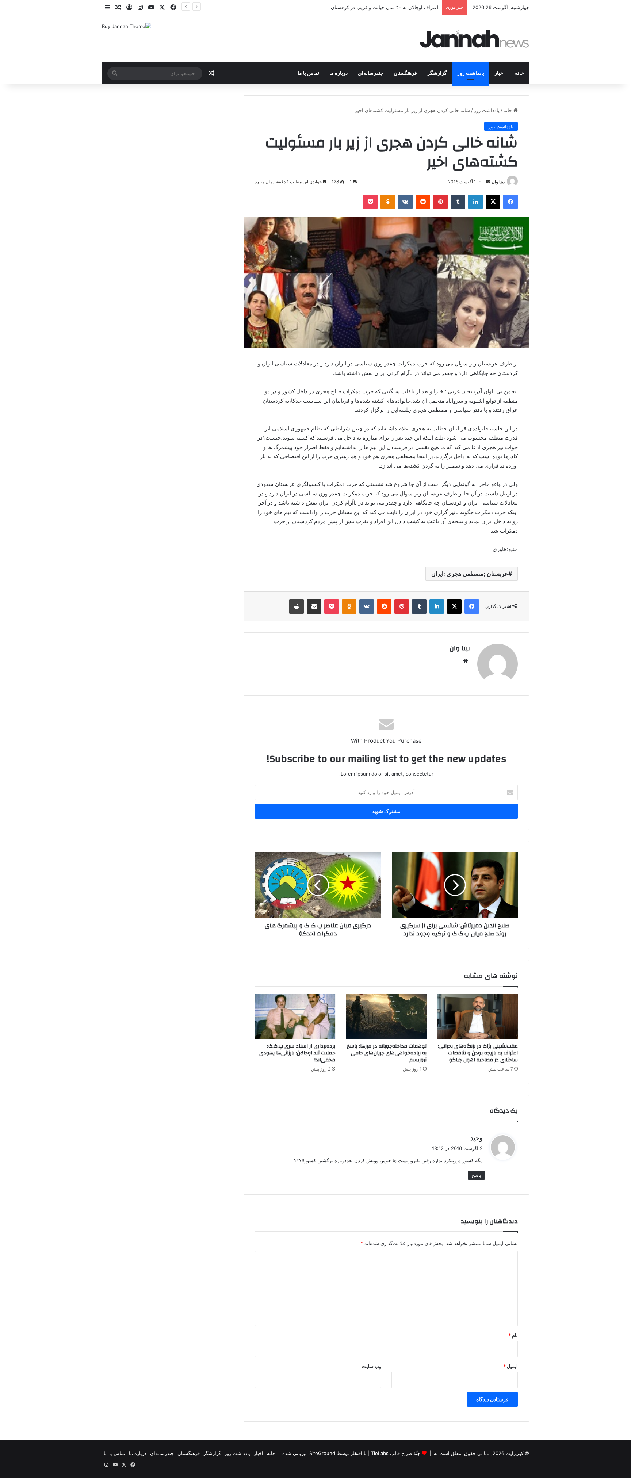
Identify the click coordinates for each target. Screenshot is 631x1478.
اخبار (499, 73)
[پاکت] (370, 202)
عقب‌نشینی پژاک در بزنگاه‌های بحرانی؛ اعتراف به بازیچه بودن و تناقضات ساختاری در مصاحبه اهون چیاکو (478, 1053)
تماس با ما (308, 73)
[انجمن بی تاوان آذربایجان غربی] (474, 39)
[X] (493, 202)
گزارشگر (437, 73)
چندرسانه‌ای (370, 73)
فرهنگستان (405, 73)
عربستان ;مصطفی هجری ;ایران (469, 573)
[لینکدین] (475, 202)
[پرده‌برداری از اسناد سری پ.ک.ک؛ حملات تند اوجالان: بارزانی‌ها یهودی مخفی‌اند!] (295, 1016)
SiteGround (322, 1453)
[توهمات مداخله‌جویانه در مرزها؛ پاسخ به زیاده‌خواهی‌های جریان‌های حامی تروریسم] (386, 1016)
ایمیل (510, 1366)
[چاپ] (296, 606)
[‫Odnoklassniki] (387, 202)
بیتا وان (498, 181)
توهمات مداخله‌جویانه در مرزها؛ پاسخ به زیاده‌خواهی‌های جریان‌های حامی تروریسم (387, 1053)
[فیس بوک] (510, 202)
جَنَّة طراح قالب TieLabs (395, 1453)
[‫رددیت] (423, 202)
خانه (519, 73)
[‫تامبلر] (458, 202)
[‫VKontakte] (405, 202)
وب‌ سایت (371, 1366)
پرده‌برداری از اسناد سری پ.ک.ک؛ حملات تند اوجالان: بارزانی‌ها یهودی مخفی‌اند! (297, 1053)
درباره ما (338, 73)
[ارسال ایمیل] (488, 181)
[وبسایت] (465, 660)
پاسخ (476, 1175)
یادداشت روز (470, 73)
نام (513, 1335)
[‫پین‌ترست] (440, 202)
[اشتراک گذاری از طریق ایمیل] (314, 606)
